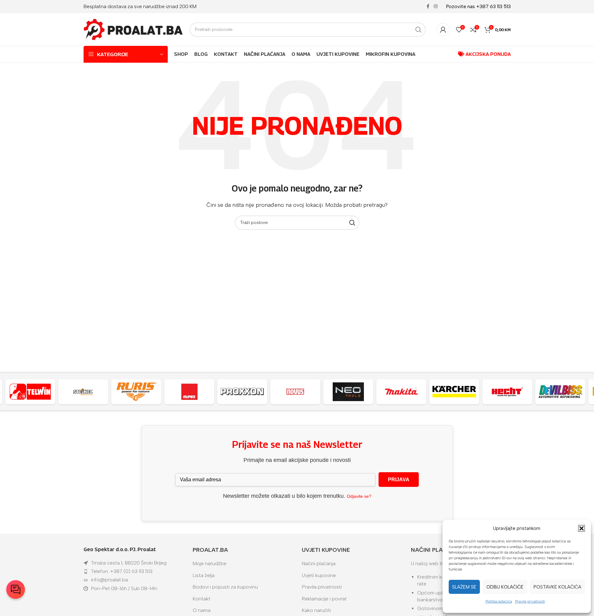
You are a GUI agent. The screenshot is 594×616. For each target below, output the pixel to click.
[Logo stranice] (133, 29)
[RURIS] (136, 391)
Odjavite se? (359, 496)
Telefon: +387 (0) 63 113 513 (121, 571)
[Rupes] (189, 391)
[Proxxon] (242, 391)
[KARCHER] (454, 391)
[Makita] (401, 391)
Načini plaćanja (319, 563)
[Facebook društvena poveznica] (428, 6)
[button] (581, 528)
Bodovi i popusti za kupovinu (225, 587)
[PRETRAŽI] (418, 29)
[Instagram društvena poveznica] (435, 6)
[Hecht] (507, 391)
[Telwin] (30, 391)
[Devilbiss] (560, 391)
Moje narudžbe (209, 563)
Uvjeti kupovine (319, 575)
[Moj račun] (443, 29)
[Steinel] (83, 391)
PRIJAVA (398, 479)
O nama (201, 610)
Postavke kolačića (557, 587)
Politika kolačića (498, 601)
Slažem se (464, 587)
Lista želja (204, 575)
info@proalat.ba (109, 580)
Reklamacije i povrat (324, 599)
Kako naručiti (316, 610)
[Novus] (295, 391)
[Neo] (348, 391)
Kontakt (201, 599)
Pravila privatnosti (530, 601)
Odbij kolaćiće (505, 587)
